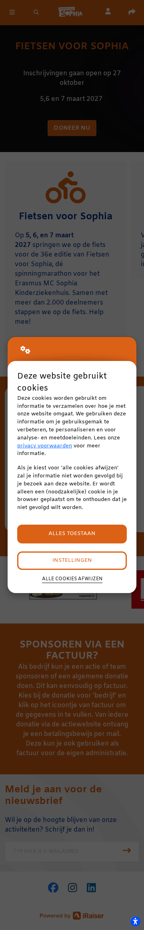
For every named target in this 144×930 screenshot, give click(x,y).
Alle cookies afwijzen (72, 579)
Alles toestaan (72, 533)
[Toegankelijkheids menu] (135, 921)
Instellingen (72, 560)
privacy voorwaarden (44, 446)
